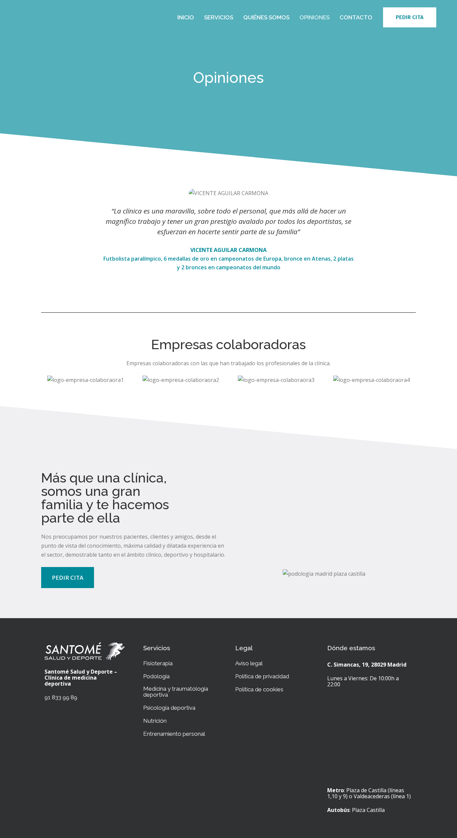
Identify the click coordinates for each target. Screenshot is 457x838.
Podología (156, 676)
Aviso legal (249, 663)
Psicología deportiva (169, 708)
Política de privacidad (262, 676)
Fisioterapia (158, 663)
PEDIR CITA (410, 17)
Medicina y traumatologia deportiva (175, 692)
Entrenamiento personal (174, 734)
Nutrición (155, 721)
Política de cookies (259, 689)
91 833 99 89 (60, 697)
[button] (67, 577)
